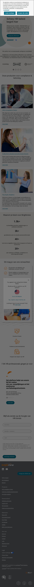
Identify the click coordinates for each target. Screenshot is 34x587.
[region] (17, 8)
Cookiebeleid (6, 10)
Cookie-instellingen (9, 13)
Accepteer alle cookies (23, 13)
